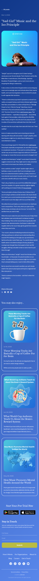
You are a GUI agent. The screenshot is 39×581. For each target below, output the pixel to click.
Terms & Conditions (15, 572)
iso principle (27, 188)
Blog (10, 558)
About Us (33, 554)
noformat (22, 574)
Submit (19, 545)
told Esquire (32, 145)
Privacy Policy (25, 572)
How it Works (8, 554)
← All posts (5, 9)
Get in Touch (26, 558)
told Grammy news (26, 112)
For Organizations (21, 554)
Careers (17, 558)
